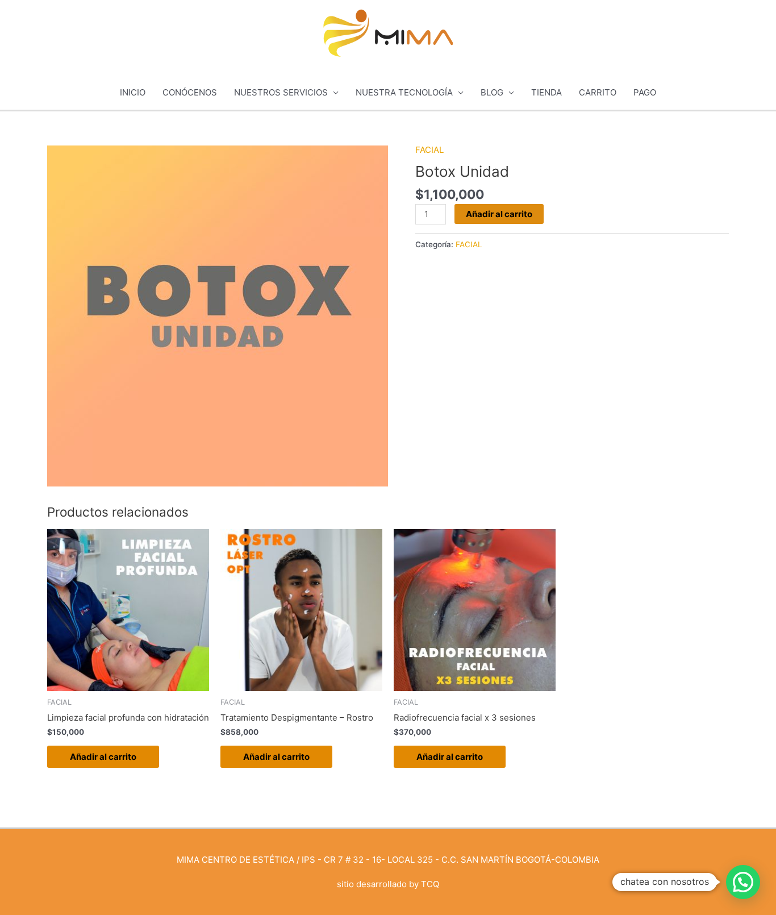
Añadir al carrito (499, 214)
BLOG (492, 92)
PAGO (644, 92)
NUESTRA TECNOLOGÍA (404, 92)
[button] (743, 882)
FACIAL (429, 149)
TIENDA (546, 92)
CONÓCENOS (189, 92)
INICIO (132, 92)
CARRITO (597, 92)
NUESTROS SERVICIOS (281, 92)
